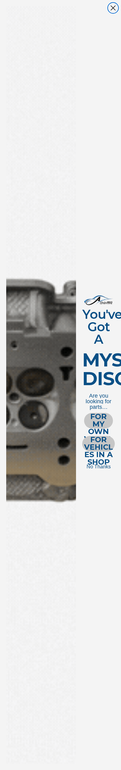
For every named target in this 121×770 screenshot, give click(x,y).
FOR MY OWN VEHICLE (98, 420)
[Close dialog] (113, 7)
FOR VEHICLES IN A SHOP (98, 444)
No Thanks (99, 466)
